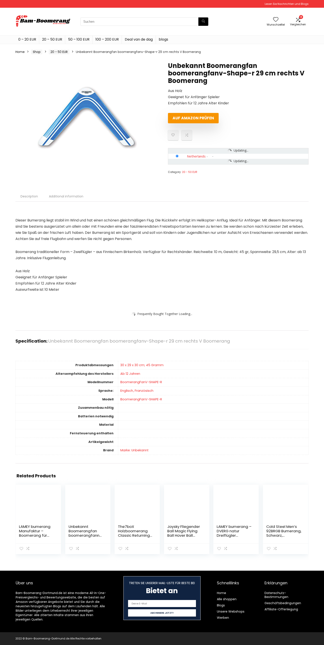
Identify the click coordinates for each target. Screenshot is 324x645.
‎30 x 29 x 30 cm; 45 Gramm (142, 365)
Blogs (221, 605)
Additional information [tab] (66, 196)
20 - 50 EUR (59, 52)
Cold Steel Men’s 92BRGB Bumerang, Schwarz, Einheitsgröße (283, 533)
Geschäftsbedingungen (282, 603)
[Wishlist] (275, 19)
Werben (223, 617)
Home (20, 52)
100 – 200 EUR (107, 39)
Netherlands (196, 156)
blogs (163, 39)
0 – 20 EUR (27, 39)
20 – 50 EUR (52, 39)
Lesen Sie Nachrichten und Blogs (287, 4)
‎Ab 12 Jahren (130, 373)
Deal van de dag (139, 39)
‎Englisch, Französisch (136, 390)
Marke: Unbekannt (134, 450)
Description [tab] (29, 196)
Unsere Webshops (230, 611)
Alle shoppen (226, 599)
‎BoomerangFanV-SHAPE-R (141, 382)
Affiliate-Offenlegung (281, 609)
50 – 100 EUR (78, 39)
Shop (37, 52)
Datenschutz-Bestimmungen (276, 595)
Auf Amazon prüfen (193, 118)
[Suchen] (203, 21)
